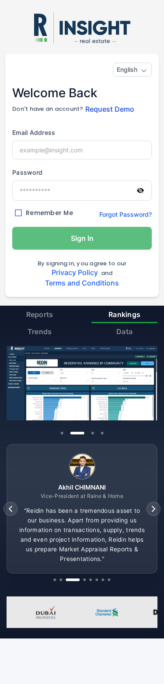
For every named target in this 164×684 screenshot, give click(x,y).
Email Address (33, 132)
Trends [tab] (40, 331)
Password (27, 172)
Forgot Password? (125, 214)
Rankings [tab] (124, 314)
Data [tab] (124, 331)
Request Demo (109, 109)
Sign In (82, 238)
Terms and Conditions (82, 283)
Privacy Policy (75, 272)
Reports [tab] (39, 314)
